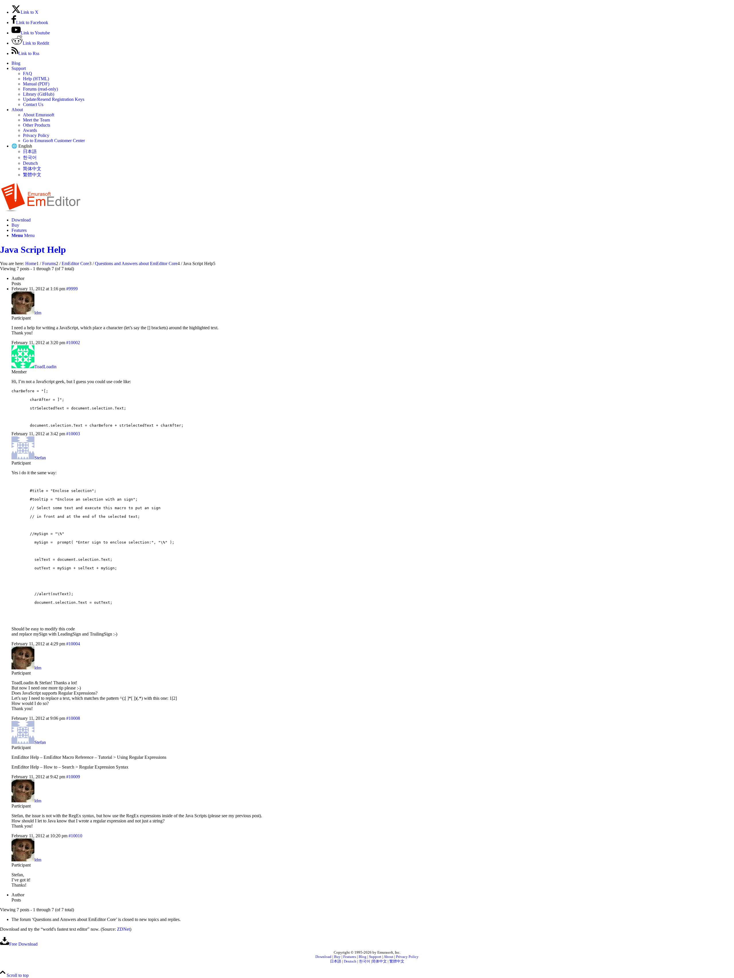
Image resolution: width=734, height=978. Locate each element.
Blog (15, 63)
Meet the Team (36, 119)
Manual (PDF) (36, 83)
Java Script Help (33, 249)
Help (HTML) (36, 78)
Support (18, 68)
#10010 (75, 835)
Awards (30, 130)
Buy (337, 957)
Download (323, 957)
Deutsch (30, 163)
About (17, 109)
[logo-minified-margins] (41, 210)
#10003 (73, 433)
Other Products (36, 125)
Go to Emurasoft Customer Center (54, 140)
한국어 (30, 157)
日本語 (30, 151)
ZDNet (123, 929)
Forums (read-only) (40, 89)
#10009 (73, 776)
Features (349, 957)
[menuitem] (372, 63)
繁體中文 (32, 174)
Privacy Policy (36, 135)
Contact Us (33, 104)
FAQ (27, 73)
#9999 (72, 288)
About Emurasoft (38, 114)
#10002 (73, 342)
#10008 (73, 718)
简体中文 (32, 168)
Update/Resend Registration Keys (53, 99)
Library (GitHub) (38, 94)
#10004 (73, 643)
